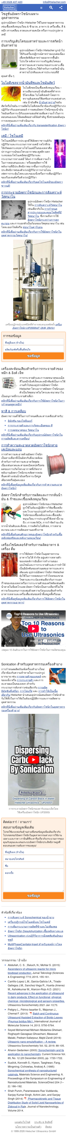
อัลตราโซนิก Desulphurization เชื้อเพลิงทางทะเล (35, 931)
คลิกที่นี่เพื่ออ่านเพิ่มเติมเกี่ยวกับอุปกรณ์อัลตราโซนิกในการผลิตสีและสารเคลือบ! (32, 436)
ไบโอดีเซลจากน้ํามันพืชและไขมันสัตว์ (28, 82)
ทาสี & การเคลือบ (13, 411)
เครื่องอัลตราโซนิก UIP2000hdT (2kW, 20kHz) (37, 326)
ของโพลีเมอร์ (20, 421)
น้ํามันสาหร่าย (47, 102)
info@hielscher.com (54, 2)
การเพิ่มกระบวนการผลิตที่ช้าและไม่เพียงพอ (32, 926)
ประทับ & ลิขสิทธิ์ (43, 1122)
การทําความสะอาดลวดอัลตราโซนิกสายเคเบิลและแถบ (29, 447)
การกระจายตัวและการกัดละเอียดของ (30, 425)
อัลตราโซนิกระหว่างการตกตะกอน (30, 221)
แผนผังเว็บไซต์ (22, 1122)
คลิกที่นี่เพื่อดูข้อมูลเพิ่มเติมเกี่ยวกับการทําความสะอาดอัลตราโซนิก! (31, 486)
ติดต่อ (48, 1126)
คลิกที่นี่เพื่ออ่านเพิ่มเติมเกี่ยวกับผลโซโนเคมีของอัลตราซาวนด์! (32, 183)
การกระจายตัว (25, 680)
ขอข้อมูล (33, 356)
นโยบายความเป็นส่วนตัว (28, 1126)
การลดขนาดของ (23, 430)
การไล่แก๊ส (26, 691)
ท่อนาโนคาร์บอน (32, 227)
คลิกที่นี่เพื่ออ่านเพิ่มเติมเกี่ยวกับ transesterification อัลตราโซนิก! (33, 127)
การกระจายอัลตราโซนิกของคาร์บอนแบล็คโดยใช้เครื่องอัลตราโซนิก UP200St (33, 810)
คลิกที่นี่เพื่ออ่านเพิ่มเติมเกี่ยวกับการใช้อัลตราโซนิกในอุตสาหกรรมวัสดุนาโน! (31, 233)
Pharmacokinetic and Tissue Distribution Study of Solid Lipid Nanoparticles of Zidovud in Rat (36, 1102)
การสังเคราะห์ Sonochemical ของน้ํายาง (31, 917)
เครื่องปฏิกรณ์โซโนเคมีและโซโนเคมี (29, 922)
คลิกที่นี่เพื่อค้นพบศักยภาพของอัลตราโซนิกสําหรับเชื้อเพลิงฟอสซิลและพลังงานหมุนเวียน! (31, 536)
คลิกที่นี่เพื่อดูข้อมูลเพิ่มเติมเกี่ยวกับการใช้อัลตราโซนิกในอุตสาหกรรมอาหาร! (33, 600)
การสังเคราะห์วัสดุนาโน (48, 205)
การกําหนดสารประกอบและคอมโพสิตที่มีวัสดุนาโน (45, 212)
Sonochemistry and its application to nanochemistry (36, 1052)
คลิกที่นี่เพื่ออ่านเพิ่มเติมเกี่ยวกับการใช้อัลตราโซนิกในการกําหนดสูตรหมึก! (33, 402)
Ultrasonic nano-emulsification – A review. (32, 1041)
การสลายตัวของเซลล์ (29, 676)
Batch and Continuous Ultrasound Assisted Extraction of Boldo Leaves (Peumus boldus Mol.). (35, 1017)
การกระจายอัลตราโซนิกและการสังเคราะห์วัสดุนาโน (31, 194)
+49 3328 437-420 (11, 2)
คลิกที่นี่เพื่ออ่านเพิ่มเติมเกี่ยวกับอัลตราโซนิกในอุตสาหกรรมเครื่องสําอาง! (33, 708)
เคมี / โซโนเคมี (12, 135)
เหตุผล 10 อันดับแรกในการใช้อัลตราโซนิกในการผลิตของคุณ (34, 649)
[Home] (9, 7)
